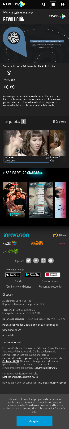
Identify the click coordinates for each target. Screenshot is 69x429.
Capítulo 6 (8, 157)
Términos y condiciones (18, 286)
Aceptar (34, 421)
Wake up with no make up (18, 13)
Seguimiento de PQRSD (45, 367)
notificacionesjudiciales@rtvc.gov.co (20, 376)
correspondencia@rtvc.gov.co (17, 358)
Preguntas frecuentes (51, 286)
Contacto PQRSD (10, 361)
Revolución (9, 160)
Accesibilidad (8, 335)
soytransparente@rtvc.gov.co (52, 382)
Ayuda (18, 281)
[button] (61, 148)
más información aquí (48, 410)
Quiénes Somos (50, 281)
